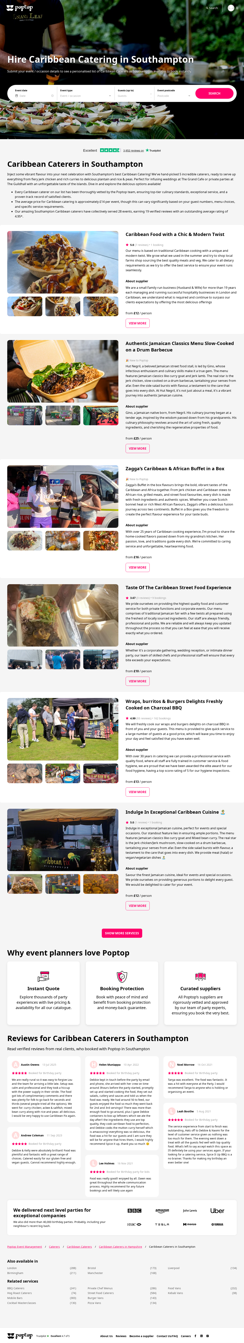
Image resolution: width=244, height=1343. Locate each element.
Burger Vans (96, 1298)
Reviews (121, 1336)
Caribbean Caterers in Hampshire (120, 1246)
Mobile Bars (14, 1298)
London (12, 1268)
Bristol (92, 1268)
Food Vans (174, 1288)
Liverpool (174, 1268)
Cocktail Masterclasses (21, 1303)
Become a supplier (141, 1336)
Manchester (95, 1273)
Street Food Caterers (101, 1293)
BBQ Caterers (15, 1288)
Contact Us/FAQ (167, 1336)
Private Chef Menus (100, 1288)
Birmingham (15, 1273)
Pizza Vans (94, 1303)
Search (213, 8)
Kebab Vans (175, 1293)
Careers (186, 1336)
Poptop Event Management (24, 1246)
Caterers (54, 1246)
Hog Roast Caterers (19, 1293)
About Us (106, 1336)
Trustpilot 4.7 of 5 (53, 1336)
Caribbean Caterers (79, 1246)
